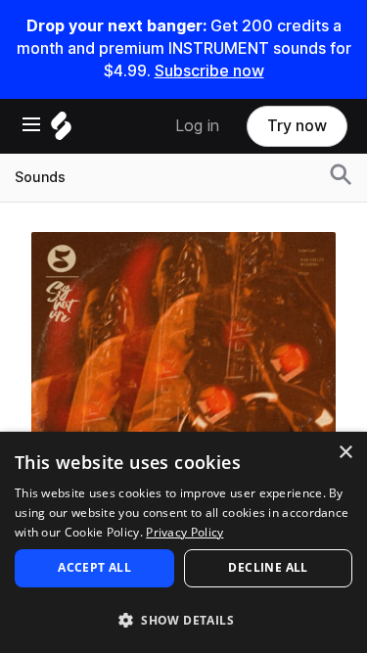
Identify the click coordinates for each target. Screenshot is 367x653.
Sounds (40, 177)
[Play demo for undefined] (184, 383)
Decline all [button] (267, 567)
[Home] (61, 131)
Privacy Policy (184, 532)
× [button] (345, 452)
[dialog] (183, 542)
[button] (183, 619)
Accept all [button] (94, 567)
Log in (197, 126)
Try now (297, 126)
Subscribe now (209, 71)
